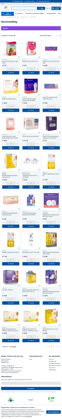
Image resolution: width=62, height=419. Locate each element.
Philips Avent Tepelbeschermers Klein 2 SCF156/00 (29, 175)
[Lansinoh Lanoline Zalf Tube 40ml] (51, 48)
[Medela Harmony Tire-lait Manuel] (51, 316)
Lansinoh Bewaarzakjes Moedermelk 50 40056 (29, 99)
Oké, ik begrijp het (53, 412)
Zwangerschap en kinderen (12, 17)
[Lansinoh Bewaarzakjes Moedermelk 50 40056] (31, 86)
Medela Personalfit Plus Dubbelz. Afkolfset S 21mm (30, 330)
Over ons (51, 359)
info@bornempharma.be (15, 367)
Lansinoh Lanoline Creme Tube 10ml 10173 (50, 98)
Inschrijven (31, 388)
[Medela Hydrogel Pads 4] (10, 86)
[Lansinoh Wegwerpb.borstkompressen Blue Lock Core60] (51, 277)
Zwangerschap (24, 17)
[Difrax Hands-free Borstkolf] (31, 123)
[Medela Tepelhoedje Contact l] (10, 239)
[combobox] (24, 8)
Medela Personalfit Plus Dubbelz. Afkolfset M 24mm (10, 330)
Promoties (20, 13)
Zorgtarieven (52, 370)
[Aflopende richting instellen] (60, 35)
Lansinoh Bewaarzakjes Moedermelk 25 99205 (29, 214)
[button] (31, 28)
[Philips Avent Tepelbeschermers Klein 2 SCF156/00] (31, 161)
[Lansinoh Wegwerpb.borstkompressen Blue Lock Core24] (51, 200)
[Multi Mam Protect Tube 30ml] (31, 239)
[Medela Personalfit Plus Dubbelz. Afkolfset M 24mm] (10, 316)
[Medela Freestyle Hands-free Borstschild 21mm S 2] (31, 277)
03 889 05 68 (10, 366)
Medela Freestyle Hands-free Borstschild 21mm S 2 (30, 290)
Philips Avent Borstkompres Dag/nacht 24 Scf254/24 (51, 137)
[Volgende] (60, 346)
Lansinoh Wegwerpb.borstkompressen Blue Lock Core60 (51, 291)
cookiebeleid (28, 416)
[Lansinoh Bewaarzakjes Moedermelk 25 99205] (31, 200)
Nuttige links (52, 361)
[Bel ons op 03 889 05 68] (47, 8)
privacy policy (53, 391)
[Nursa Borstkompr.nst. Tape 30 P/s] (10, 48)
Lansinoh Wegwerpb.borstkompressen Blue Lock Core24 (51, 214)
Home (2, 17)
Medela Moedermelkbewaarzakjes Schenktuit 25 (9, 175)
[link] (47, 346)
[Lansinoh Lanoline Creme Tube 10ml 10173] (51, 86)
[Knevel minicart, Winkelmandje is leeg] (53, 8)
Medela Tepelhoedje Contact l (10, 252)
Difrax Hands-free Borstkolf (30, 136)
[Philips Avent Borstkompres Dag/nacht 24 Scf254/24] (51, 123)
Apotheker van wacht (55, 365)
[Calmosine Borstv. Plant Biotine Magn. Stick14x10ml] (10, 123)
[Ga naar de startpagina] (5, 8)
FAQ (30, 359)
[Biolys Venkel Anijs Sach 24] (31, 48)
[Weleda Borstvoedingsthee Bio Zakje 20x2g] (10, 200)
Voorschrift (52, 367)
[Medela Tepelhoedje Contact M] (51, 161)
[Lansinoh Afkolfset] (10, 277)
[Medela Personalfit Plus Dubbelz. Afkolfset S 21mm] (31, 316)
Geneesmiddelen (51, 13)
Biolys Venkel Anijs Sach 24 (30, 61)
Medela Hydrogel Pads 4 (9, 99)
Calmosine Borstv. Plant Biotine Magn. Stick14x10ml (10, 137)
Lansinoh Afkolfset (7, 290)
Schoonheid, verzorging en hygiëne (34, 13)
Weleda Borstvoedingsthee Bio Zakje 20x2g (9, 214)
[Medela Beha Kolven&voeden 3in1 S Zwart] (51, 239)
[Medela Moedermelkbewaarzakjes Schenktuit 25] (10, 161)
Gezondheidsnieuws (54, 363)
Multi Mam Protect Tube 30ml (30, 252)
